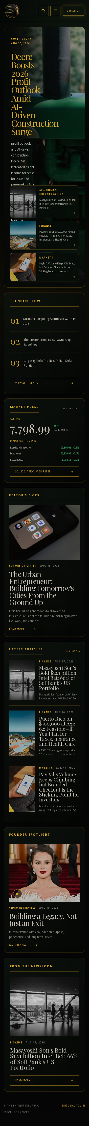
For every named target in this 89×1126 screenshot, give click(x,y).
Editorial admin (73, 1105)
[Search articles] (43, 11)
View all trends (26, 383)
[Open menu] (55, 11)
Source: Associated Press (32, 471)
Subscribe (73, 10)
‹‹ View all (73, 650)
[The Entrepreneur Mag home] (12, 11)
